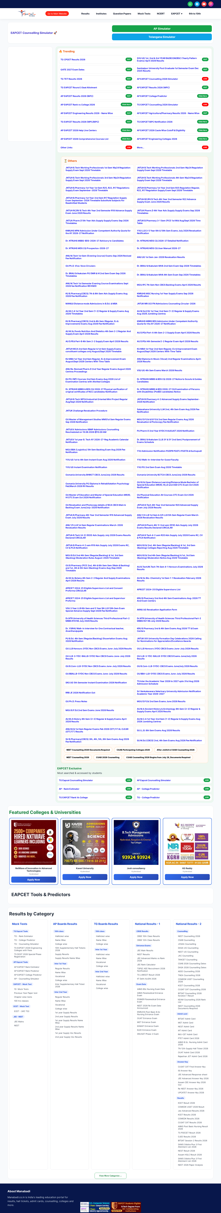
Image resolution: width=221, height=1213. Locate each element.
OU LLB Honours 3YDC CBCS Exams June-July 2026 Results (168, 648)
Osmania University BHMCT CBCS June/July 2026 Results (95, 474)
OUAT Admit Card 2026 (189, 1052)
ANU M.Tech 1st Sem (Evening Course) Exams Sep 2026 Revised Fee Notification (98, 257)
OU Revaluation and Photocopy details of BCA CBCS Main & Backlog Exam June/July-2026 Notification (96, 506)
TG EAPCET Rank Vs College (73, 797)
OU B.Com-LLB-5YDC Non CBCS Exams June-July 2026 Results (98, 666)
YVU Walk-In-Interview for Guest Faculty (158, 459)
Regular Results (62, 968)
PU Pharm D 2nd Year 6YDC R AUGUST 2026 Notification (165, 430)
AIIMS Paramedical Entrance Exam (150, 994)
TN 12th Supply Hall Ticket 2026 (193, 1048)
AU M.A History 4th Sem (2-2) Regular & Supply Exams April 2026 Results (96, 720)
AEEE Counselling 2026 (189, 971)
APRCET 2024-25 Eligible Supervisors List (158, 589)
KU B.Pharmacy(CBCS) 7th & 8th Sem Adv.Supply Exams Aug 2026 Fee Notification (96, 294)
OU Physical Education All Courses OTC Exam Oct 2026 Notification (165, 496)
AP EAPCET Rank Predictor (26, 971)
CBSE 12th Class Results (148, 940)
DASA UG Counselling (188, 948)
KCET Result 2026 (186, 1103)
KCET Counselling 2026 (189, 985)
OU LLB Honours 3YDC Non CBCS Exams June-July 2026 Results (99, 648)
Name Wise (60, 940)
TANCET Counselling (187, 959)
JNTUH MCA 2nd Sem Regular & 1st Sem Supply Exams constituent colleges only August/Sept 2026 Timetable (93, 350)
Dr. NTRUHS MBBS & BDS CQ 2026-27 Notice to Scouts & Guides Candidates (169, 380)
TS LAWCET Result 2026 (148, 975)
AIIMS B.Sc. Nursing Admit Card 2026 (192, 1043)
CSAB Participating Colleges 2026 (133, 750)
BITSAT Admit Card (186, 1019)
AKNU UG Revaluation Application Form (157, 609)
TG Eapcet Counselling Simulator (76, 780)
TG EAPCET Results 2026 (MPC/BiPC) (80, 121)
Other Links (66, 147)
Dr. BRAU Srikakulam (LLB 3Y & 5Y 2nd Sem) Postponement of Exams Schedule (168, 440)
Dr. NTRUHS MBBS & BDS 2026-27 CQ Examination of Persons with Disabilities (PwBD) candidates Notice (168, 390)
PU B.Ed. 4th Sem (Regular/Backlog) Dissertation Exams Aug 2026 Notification (96, 639)
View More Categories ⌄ (110, 1176)
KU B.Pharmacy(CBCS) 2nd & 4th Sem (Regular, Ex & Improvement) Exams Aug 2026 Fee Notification (92, 322)
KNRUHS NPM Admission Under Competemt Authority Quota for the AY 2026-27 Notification (98, 231)
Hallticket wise (62, 936)
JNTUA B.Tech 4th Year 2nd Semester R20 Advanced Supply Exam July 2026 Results (167, 506)
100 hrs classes (21, 1001)
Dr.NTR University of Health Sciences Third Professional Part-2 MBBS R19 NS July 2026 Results (98, 619)
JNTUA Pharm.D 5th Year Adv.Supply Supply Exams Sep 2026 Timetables (97, 221)
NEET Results (143, 954)
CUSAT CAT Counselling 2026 (192, 989)
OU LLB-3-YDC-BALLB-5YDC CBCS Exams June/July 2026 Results (167, 657)
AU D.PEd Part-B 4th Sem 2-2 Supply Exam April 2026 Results (97, 341)
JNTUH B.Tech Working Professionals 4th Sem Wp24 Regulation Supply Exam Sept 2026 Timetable (169, 179)
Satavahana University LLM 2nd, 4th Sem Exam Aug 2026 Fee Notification (168, 410)
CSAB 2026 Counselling (107, 757)
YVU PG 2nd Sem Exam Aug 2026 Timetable (159, 467)
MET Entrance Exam (146, 1022)
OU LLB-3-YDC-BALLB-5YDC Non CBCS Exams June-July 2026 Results (98, 657)
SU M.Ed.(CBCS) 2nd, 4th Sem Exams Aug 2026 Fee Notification (169, 740)
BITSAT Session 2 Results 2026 (192, 1140)
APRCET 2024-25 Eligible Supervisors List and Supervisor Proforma (95, 599)
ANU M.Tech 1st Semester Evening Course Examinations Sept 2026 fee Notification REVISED (97, 284)
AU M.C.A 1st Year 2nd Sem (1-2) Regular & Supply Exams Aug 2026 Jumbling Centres (168, 720)
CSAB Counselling (186, 940)
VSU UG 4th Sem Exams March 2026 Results (159, 370)
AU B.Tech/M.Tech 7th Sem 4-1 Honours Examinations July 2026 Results (170, 568)
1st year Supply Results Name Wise (69, 1021)
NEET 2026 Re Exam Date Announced (149, 1006)
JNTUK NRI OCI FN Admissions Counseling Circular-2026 (166, 303)
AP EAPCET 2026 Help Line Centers (79, 130)
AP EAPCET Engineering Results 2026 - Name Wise (87, 113)
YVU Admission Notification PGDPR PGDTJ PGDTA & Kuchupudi (169, 451)
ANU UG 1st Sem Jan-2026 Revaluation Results (161, 257)
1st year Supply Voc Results (68, 1033)
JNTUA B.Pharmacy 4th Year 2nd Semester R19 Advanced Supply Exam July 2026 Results (99, 516)
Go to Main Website (57, 13)
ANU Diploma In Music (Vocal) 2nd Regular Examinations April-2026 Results (169, 360)
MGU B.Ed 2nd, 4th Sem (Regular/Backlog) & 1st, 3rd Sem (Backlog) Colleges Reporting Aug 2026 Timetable (166, 546)
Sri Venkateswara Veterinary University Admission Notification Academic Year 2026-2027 (169, 692)
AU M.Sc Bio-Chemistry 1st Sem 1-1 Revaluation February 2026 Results (169, 579)
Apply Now (33, 879)
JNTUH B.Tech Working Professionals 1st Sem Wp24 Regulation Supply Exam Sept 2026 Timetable (98, 168)
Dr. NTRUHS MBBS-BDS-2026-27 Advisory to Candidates (95, 240)
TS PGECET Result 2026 (189, 1132)
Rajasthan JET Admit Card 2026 (192, 1056)
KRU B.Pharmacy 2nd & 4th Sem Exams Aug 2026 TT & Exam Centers (167, 629)
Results (85, 13)
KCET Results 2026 (187, 1114)
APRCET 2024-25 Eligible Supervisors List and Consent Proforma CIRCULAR (94, 589)
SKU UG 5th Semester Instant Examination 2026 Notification (96, 682)
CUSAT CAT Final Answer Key (192, 1066)
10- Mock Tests (21, 989)
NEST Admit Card (186, 1026)
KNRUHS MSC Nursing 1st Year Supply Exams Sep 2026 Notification (165, 294)
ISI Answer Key (185, 1070)
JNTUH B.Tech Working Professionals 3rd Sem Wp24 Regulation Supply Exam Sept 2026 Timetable (98, 179)
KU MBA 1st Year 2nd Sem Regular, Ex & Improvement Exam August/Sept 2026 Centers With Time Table (167, 350)
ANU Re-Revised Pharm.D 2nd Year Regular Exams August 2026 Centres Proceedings (98, 370)
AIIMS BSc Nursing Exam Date (151, 989)
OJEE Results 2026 (187, 1136)
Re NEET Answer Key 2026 (190, 1088)
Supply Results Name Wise (67, 958)
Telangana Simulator (162, 36)
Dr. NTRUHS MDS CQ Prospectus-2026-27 (87, 248)
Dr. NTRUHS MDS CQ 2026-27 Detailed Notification (163, 240)
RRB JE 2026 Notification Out (80, 692)
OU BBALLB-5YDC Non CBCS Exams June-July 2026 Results (96, 673)
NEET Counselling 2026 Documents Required (88, 750)
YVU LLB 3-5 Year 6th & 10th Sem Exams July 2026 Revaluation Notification (169, 231)
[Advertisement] (30, 94)
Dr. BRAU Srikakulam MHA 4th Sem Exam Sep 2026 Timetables (169, 274)
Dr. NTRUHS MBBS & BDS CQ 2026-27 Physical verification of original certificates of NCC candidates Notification (96, 390)
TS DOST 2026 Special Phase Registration (27, 955)
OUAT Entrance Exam (147, 1018)
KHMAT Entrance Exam (148, 1026)
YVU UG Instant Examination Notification (86, 467)
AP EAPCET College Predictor (152, 96)
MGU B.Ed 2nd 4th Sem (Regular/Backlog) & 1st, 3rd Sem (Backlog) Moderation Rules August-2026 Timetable (94, 556)
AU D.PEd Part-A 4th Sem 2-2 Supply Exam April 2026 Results (168, 332)
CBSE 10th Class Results (148, 936)
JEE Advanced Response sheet (192, 1074)
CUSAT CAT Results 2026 (190, 1122)
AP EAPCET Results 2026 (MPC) (153, 87)
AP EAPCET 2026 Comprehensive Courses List (84, 139)
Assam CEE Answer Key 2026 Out (192, 1083)
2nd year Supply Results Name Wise (69, 1027)
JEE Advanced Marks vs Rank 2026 (151, 959)
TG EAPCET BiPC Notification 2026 (154, 121)
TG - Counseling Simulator (26, 944)
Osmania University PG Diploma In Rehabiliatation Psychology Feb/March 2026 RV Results (97, 484)
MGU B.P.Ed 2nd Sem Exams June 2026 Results (90, 710)
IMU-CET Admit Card (187, 1034)
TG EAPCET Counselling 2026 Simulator (157, 104)
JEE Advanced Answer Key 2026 (193, 1078)
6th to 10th (195, 13)
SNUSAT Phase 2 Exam (148, 1034)
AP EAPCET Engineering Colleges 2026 (157, 139)
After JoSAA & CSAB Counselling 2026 (176, 750)
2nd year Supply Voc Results (68, 1037)
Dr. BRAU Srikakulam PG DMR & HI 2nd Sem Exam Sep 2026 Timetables (96, 274)
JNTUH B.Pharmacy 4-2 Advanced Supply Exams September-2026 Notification (168, 400)
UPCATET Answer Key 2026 (191, 1092)
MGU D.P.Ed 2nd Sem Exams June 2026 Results (161, 701)
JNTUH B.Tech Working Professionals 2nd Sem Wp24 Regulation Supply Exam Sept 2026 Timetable (170, 168)
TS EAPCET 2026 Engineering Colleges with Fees (28, 949)
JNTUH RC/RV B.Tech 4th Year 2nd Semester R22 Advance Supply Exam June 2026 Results (166, 200)
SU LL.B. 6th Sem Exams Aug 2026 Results (158, 730)
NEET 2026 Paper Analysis (190, 1165)
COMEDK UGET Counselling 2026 (191, 980)
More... (140, 147)
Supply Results (62, 954)
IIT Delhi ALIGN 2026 (146, 978)
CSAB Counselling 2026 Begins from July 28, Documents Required (158, 757)
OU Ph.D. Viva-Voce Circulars (80, 266)
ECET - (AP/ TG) (21, 1011)
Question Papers (122, 13)
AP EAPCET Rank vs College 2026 (78, 104)
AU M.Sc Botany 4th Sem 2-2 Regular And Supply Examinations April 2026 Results (98, 579)
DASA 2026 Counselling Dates (192, 967)
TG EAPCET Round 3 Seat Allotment (79, 87)
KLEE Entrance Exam (146, 1030)
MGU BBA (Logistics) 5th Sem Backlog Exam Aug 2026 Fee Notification (95, 450)
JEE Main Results (145, 950)
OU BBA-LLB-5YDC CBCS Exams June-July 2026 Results (166, 673)
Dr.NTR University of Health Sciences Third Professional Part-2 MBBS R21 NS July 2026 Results (169, 619)
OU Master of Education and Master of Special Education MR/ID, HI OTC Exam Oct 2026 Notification (98, 496)
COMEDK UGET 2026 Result (191, 1107)
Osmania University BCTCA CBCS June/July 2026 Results (166, 474)
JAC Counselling (185, 955)
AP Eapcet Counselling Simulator (154, 780)
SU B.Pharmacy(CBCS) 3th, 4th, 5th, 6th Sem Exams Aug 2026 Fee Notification (97, 740)
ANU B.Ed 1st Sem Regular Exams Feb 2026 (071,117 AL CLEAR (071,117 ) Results (97, 730)
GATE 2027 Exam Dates (72, 69)
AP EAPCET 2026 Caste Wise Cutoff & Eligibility (161, 130)
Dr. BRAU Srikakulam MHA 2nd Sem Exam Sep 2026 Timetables (169, 266)
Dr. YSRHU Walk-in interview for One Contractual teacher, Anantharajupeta (95, 629)
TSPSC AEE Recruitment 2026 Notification (151, 969)
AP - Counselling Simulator (26, 978)
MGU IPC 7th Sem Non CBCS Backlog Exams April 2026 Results (169, 284)
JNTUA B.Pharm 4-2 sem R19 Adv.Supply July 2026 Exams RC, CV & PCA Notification (97, 546)
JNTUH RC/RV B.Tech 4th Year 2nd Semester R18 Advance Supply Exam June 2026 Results (99, 211)
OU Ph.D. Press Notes (76, 701)
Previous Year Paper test (25, 993)
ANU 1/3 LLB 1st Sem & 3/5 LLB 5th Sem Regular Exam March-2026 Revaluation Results (168, 516)
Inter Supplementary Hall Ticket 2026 (70, 985)
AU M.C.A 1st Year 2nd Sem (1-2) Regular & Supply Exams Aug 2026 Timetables (97, 312)
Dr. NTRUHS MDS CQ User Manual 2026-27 (159, 248)
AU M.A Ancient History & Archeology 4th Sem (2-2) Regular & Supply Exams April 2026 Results (168, 710)
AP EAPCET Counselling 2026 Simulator (157, 79)
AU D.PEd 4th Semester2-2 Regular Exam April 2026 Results (167, 341)
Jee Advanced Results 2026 (191, 1111)
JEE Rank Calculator (146, 964)
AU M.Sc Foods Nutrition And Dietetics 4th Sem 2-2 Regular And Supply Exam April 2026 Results (98, 332)
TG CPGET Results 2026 (73, 59)
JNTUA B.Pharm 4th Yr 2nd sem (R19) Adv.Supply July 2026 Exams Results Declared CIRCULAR (167, 526)
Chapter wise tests (23, 997)
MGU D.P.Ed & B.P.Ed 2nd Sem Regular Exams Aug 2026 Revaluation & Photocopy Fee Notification (165, 420)
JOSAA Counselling (187, 944)
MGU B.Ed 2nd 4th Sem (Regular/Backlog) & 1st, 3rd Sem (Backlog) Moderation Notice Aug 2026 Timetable (166, 556)
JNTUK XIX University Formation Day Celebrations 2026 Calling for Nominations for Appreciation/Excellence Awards (169, 639)
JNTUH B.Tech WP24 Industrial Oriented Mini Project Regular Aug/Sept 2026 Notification (97, 400)
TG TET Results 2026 (71, 79)
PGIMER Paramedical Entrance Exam (151, 1000)
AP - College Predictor (148, 789)
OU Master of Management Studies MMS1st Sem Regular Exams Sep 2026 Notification (98, 420)
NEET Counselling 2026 (77, 757)
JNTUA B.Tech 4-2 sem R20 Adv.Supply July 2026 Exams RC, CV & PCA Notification (170, 536)
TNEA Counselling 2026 (189, 975)
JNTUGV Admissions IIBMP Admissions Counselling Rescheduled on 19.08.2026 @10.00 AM (92, 430)
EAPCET (176, 13)
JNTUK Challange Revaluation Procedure (86, 410)
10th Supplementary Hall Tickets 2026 (70, 949)
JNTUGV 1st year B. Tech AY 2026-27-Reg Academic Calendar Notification (97, 440)
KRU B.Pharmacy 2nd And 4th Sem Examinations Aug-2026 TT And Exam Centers (169, 599)
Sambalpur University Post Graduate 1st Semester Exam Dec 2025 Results (168, 69)
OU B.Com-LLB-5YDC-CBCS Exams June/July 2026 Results (167, 666)
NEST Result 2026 (186, 1151)
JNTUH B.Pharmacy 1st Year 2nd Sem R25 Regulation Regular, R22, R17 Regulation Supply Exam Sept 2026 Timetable (168, 189)
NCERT (161, 13)
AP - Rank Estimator (69, 789)
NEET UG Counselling (188, 952)
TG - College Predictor (148, 797)
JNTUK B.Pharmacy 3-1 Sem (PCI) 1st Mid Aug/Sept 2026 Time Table (169, 221)
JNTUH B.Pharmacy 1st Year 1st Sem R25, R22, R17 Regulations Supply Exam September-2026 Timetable (97, 189)
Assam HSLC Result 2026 (190, 1154)
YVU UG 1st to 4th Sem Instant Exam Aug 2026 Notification (95, 459)
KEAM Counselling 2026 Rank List (192, 1000)
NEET (16, 1025)
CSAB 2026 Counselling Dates (192, 963)
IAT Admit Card (185, 1030)
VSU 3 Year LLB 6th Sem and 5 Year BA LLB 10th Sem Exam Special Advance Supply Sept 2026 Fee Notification (95, 609)
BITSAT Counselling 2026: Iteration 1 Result (190, 994)
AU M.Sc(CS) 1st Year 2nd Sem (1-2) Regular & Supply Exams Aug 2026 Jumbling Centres (168, 312)
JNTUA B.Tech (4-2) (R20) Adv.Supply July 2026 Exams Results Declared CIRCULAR (98, 536)
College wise (61, 944)
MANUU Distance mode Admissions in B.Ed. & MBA (91, 303)
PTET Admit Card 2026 (188, 1038)
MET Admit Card (185, 1022)
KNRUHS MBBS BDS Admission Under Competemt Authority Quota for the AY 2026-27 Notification (167, 322)
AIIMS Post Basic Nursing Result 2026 (193, 1127)
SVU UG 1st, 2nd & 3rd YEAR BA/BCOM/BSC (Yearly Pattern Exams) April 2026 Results (167, 59)
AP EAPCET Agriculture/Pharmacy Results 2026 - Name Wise (168, 113)
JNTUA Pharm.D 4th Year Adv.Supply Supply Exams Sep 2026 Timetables (168, 211)
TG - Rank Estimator (23, 936)
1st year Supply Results (66, 1012)
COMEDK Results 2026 (188, 1118)
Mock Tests (144, 13)
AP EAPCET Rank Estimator (26, 967)
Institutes (101, 13)
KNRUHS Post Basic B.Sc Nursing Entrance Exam (148, 1013)
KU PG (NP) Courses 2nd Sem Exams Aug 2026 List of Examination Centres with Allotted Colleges (93, 380)
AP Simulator (161, 28)
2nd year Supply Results (66, 1016)
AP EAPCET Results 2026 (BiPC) (77, 96)
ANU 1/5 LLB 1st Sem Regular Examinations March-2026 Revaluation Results (94, 526)
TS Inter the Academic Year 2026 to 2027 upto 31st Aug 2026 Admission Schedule (168, 682)
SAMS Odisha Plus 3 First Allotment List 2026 (190, 1145)
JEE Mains (19, 1021)
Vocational (60, 976)
